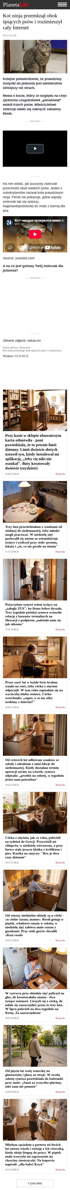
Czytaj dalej (35, 1183)
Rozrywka (60, 474)
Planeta (16, 4)
